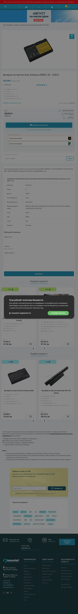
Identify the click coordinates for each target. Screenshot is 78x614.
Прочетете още (38, 308)
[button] (20, 313)
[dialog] (39, 307)
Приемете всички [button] (58, 313)
